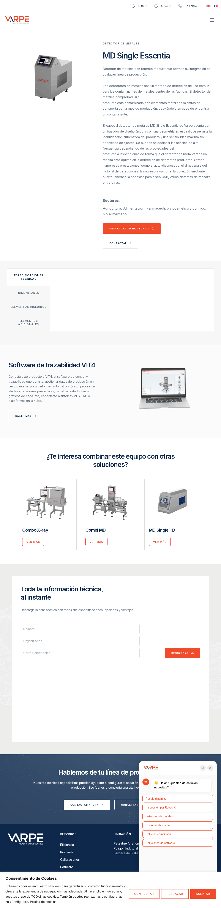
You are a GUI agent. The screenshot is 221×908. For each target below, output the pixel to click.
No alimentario (115, 214)
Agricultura (112, 208)
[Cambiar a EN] (208, 6)
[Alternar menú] (212, 19)
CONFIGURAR (144, 893)
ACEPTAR (203, 893)
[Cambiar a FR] (216, 6)
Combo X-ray (35, 530)
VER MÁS (33, 541)
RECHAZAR (175, 893)
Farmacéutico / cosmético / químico (176, 208)
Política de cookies (43, 901)
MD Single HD (162, 530)
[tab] (28, 277)
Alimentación (133, 208)
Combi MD (95, 530)
